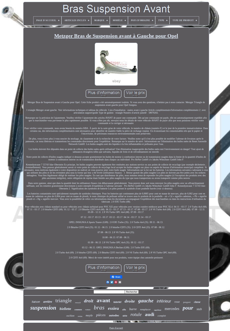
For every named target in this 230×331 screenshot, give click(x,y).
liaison (36, 301)
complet (162, 315)
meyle (89, 315)
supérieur (157, 310)
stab (199, 309)
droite (130, 301)
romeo (87, 309)
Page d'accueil (116, 328)
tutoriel (117, 302)
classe (197, 302)
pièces (101, 315)
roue (177, 301)
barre (133, 309)
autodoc (114, 315)
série (125, 315)
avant (103, 300)
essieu (113, 308)
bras (99, 307)
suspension (43, 308)
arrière (47, 301)
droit (88, 300)
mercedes (172, 309)
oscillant (70, 315)
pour (188, 308)
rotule (136, 314)
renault (78, 303)
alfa (124, 309)
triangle (63, 300)
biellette (65, 309)
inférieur (164, 301)
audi (149, 314)
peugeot (187, 302)
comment (78, 309)
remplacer (145, 309)
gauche (145, 300)
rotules (80, 316)
